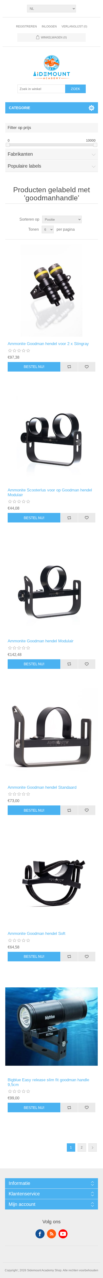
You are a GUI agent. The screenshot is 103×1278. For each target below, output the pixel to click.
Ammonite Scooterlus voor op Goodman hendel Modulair (50, 492)
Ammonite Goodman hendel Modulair (41, 641)
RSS (51, 1233)
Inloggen (49, 26)
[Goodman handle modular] (51, 588)
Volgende (92, 1147)
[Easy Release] (51, 1026)
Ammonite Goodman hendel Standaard (42, 787)
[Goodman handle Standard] (51, 734)
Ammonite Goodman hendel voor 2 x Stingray (48, 343)
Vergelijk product (69, 367)
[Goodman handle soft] (51, 880)
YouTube (63, 1233)
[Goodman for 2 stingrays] (51, 290)
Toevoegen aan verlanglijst (86, 367)
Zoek (75, 89)
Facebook (40, 1233)
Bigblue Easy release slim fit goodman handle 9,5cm (48, 1082)
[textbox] (41, 89)
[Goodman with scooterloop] (51, 437)
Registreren (26, 26)
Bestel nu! (34, 367)
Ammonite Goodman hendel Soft (36, 933)
